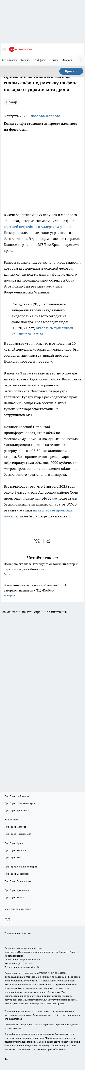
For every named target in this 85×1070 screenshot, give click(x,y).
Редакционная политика (18, 933)
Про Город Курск (14, 843)
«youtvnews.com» (33, 948)
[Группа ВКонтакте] (7, 919)
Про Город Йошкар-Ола (18, 833)
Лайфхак (40, 60)
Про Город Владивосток (18, 881)
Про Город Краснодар (17, 890)
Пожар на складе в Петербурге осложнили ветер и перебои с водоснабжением (41, 569)
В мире (54, 60)
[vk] (37, 541)
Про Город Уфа (13, 857)
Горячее (26, 60)
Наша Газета (11, 819)
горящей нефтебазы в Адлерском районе (38, 226)
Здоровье (68, 60)
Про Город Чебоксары (17, 796)
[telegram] (49, 541)
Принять (71, 71)
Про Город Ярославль (17, 810)
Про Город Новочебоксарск (20, 803)
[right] (81, 60)
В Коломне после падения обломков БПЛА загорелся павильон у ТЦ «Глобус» (35, 590)
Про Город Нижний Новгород (21, 866)
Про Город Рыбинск (15, 850)
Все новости (9, 60)
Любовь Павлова (46, 116)
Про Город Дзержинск (17, 873)
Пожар (11, 102)
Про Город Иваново (15, 826)
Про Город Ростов (15, 897)
